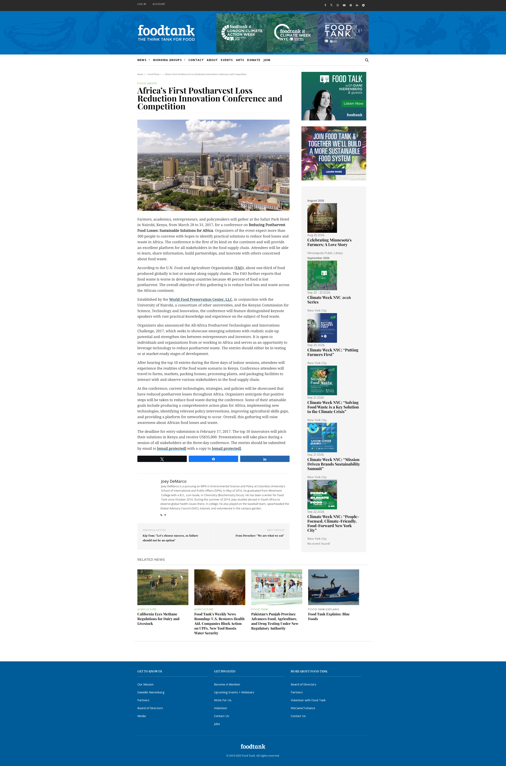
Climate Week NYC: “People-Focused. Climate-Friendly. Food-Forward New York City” (333, 523)
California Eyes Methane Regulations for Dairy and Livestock (158, 619)
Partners (143, 700)
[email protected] (171, 449)
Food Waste (154, 74)
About (212, 60)
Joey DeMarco (173, 481)
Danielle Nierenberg (150, 692)
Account (159, 4)
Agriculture (147, 609)
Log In (141, 4)
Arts (240, 60)
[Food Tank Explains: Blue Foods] (333, 587)
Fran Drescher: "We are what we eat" (260, 535)
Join (267, 60)
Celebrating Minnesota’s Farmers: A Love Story (329, 242)
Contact (196, 60)
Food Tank (259, 609)
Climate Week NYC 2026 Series (329, 300)
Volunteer (220, 708)
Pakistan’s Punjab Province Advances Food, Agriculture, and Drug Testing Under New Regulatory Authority (274, 621)
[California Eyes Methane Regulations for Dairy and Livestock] (162, 587)
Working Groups (167, 60)
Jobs (217, 724)
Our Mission (145, 684)
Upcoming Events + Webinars (234, 692)
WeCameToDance (303, 708)
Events (227, 60)
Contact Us (221, 716)
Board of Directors (150, 708)
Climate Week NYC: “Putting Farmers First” (332, 352)
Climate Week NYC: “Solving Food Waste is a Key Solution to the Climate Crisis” (333, 407)
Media (141, 716)
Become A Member (227, 684)
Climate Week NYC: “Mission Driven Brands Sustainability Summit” (333, 464)
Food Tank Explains (323, 609)
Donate (253, 60)
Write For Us (222, 700)
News (141, 60)
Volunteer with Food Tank (308, 700)
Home (140, 74)
